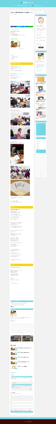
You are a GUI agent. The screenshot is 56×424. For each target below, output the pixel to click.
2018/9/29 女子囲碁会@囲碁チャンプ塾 (23, 361)
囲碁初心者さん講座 (20, 5)
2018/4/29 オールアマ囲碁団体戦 (22, 366)
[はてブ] (24, 26)
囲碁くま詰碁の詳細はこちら (40, 68)
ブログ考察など (38, 129)
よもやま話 (38, 125)
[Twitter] (19, 26)
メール (11, 404)
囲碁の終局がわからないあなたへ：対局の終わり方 (40, 109)
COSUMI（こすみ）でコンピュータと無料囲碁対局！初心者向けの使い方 (40, 101)
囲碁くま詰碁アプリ (36, 5)
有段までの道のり (25, 5)
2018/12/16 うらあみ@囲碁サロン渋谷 (23, 357)
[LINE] (30, 26)
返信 (31, 380)
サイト (11, 407)
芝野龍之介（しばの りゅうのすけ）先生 (15, 74)
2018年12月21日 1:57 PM (14, 376)
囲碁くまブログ (30, 421)
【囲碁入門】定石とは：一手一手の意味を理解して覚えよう (40, 92)
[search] (45, 12)
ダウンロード (16, 320)
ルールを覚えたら (44, 81)
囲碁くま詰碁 (38, 42)
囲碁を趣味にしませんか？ (40, 136)
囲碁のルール (38, 143)
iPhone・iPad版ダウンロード (40, 70)
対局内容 (12, 58)
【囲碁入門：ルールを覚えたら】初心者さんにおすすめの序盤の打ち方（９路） (40, 84)
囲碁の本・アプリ (41, 5)
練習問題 (38, 148)
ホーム (13, 5)
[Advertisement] (21, 19)
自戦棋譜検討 (38, 152)
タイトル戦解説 (29, 5)
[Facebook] (13, 26)
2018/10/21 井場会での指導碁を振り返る (23, 352)
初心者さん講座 (39, 35)
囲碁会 (32, 5)
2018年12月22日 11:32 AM (15, 384)
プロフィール (15, 5)
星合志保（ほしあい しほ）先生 (20, 73)
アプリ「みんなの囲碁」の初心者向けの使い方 (40, 118)
